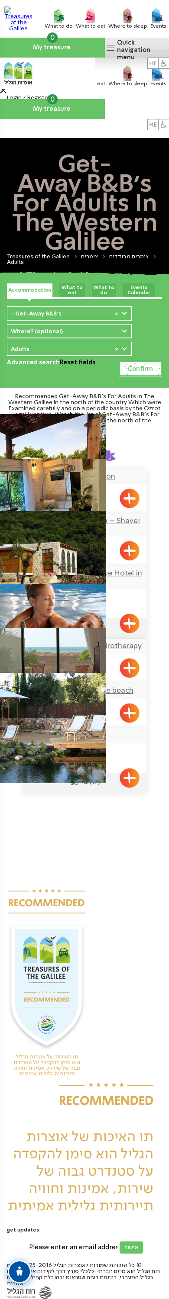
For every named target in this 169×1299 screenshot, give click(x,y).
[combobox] (69, 313)
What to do (103, 290)
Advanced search (33, 363)
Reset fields (77, 363)
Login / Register (28, 98)
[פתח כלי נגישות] (19, 1271)
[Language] (153, 124)
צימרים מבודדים (129, 257)
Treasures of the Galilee (38, 257)
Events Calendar (138, 290)
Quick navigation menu (133, 49)
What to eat (72, 290)
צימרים (89, 257)
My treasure (52, 44)
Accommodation (29, 290)
